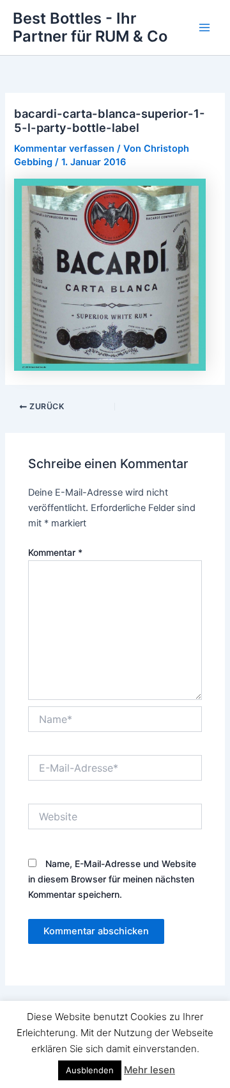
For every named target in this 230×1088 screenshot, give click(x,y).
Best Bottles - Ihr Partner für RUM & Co (90, 27)
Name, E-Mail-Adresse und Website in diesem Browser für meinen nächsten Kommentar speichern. (112, 879)
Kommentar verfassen (64, 148)
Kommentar (55, 552)
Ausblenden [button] (90, 1070)
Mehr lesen (149, 1070)
